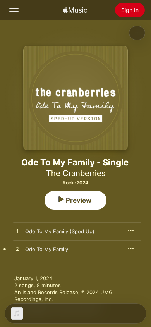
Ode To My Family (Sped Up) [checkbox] (59, 231)
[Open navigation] (13, 10)
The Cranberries (75, 173)
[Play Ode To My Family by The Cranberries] (17, 249)
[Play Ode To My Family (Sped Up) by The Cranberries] (17, 231)
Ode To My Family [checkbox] (46, 249)
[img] (75, 10)
